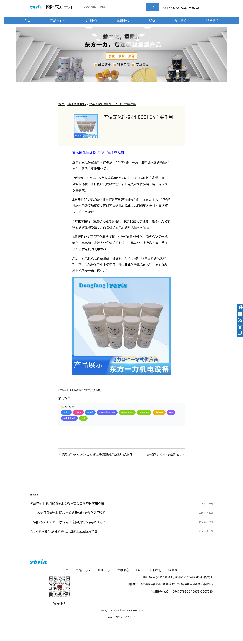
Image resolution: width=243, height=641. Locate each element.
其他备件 (159, 412)
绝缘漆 (66, 412)
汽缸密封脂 (144, 412)
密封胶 (90, 412)
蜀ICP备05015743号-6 (125, 616)
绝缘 (171, 412)
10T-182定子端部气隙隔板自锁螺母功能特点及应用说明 (67, 513)
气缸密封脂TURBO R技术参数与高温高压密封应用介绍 (67, 503)
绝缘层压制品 (69, 418)
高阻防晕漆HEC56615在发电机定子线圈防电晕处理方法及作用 (97, 454)
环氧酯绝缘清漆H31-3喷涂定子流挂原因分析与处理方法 (68, 522)
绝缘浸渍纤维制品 (107, 412)
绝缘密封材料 (127, 412)
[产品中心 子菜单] (64, 20)
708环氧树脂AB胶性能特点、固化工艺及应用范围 (64, 531)
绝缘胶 (97, 390)
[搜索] (152, 7)
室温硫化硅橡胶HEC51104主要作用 (75, 390)
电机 (83, 418)
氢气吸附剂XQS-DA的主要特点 (164, 454)
